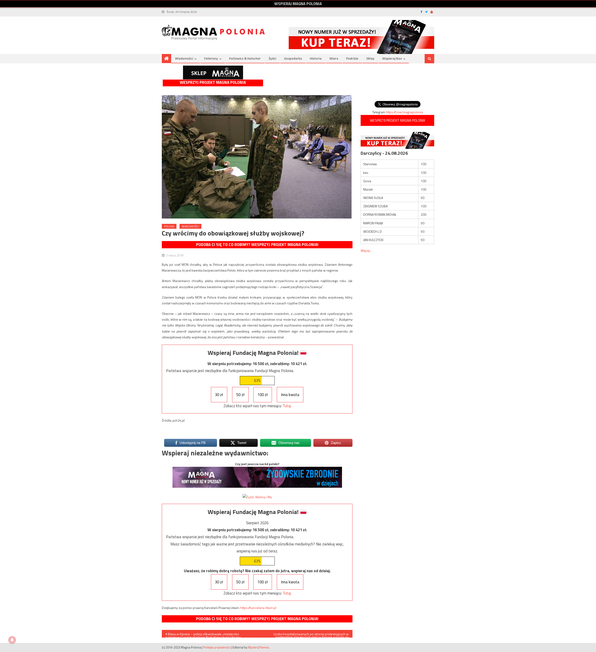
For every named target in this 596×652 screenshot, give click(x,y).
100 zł (262, 395)
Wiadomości (184, 58)
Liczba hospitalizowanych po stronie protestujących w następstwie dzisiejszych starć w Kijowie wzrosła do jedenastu (311, 635)
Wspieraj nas (392, 58)
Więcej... (366, 250)
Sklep (370, 58)
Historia (316, 58)
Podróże (352, 58)
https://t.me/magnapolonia (404, 112)
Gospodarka (293, 58)
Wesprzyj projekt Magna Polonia (213, 82)
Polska (169, 226)
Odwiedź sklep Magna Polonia (213, 72)
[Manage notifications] (12, 640)
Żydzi (272, 58)
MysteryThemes (258, 647)
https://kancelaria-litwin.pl (258, 607)
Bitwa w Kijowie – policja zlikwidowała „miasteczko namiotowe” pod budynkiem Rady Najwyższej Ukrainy (203, 635)
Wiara (333, 58)
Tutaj (287, 406)
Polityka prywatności (216, 647)
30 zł (219, 395)
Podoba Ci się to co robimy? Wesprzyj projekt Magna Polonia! (257, 245)
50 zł (240, 395)
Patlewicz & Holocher (245, 58)
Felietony (211, 58)
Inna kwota (290, 395)
